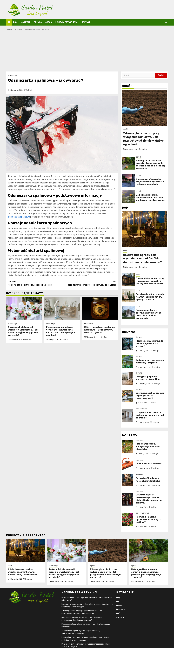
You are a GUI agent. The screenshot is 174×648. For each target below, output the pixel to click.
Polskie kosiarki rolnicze (149, 464)
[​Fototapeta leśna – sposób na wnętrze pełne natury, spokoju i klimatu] (128, 295)
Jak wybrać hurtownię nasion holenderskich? (148, 479)
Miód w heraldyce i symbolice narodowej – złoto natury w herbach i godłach (99, 330)
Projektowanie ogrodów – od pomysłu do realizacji (91, 283)
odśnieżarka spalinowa (19, 216)
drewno (38, 22)
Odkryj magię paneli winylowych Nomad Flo (147, 377)
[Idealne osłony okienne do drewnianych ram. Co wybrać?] (127, 344)
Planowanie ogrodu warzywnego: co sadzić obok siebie (148, 446)
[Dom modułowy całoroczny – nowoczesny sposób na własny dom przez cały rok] (128, 279)
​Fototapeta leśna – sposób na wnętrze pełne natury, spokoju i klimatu (150, 297)
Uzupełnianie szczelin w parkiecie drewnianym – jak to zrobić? (150, 415)
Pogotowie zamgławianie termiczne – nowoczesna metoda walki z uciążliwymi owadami (60, 331)
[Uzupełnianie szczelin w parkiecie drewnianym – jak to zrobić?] (127, 415)
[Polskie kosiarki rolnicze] (127, 464)
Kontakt (86, 22)
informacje (12, 75)
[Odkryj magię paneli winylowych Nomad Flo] (127, 378)
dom (15, 22)
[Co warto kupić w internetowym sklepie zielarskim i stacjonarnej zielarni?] (127, 499)
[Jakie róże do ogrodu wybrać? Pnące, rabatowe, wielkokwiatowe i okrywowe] (128, 196)
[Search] (166, 22)
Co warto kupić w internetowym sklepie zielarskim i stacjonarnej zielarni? (149, 499)
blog (118, 597)
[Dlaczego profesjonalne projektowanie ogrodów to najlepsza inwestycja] (128, 180)
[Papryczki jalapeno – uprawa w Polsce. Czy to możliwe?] (127, 519)
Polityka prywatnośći (66, 22)
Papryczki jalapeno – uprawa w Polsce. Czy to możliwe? (148, 519)
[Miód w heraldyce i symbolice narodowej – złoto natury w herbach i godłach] (100, 308)
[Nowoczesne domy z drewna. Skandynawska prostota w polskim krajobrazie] (128, 312)
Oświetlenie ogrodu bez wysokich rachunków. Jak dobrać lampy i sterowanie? (142, 258)
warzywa (25, 22)
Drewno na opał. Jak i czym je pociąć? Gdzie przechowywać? (150, 396)
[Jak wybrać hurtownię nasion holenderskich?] (127, 480)
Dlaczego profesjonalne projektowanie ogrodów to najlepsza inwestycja (150, 182)
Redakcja (29, 90)
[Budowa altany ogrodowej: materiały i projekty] (127, 361)
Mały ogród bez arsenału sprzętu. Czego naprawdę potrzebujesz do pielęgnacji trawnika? (150, 164)
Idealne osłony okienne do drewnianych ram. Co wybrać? (149, 343)
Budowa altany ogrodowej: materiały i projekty (150, 361)
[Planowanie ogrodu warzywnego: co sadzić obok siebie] (127, 446)
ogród (48, 22)
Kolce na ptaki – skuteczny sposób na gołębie (30, 283)
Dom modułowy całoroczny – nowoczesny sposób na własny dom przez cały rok (150, 281)
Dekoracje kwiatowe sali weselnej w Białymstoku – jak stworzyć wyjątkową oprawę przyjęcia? (23, 331)
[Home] (9, 22)
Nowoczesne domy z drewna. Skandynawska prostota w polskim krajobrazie (148, 314)
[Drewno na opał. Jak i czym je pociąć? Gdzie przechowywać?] (127, 396)
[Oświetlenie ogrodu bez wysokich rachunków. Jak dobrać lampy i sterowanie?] (144, 229)
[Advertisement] (87, 52)
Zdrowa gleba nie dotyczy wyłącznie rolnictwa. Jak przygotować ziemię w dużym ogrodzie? (143, 139)
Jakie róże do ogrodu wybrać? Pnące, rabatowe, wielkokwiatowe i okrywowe (150, 197)
